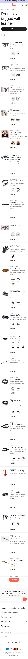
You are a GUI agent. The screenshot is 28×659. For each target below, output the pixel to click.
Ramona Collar (16, 379)
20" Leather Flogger (17, 515)
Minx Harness (15, 225)
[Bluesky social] (12, 642)
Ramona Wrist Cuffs (17, 292)
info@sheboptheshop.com (11, 612)
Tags (8, 9)
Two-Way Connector (17, 560)
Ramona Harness (16, 42)
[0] (26, 5)
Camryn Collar (15, 268)
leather (14, 9)
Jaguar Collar (15, 401)
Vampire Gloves (16, 247)
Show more (14, 579)
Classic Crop (15, 360)
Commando (14, 111)
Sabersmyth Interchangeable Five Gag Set (16, 157)
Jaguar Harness (16, 87)
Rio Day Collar (15, 336)
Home (2, 9)
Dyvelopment (16, 655)
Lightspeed (15, 654)
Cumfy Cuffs (15, 492)
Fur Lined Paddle (16, 202)
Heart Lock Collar (16, 181)
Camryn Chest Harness (15, 133)
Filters (13, 28)
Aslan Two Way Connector (16, 538)
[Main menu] (2, 5)
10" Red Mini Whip (17, 471)
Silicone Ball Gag (16, 447)
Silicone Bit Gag (16, 424)
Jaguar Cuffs (15, 315)
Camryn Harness (16, 66)
